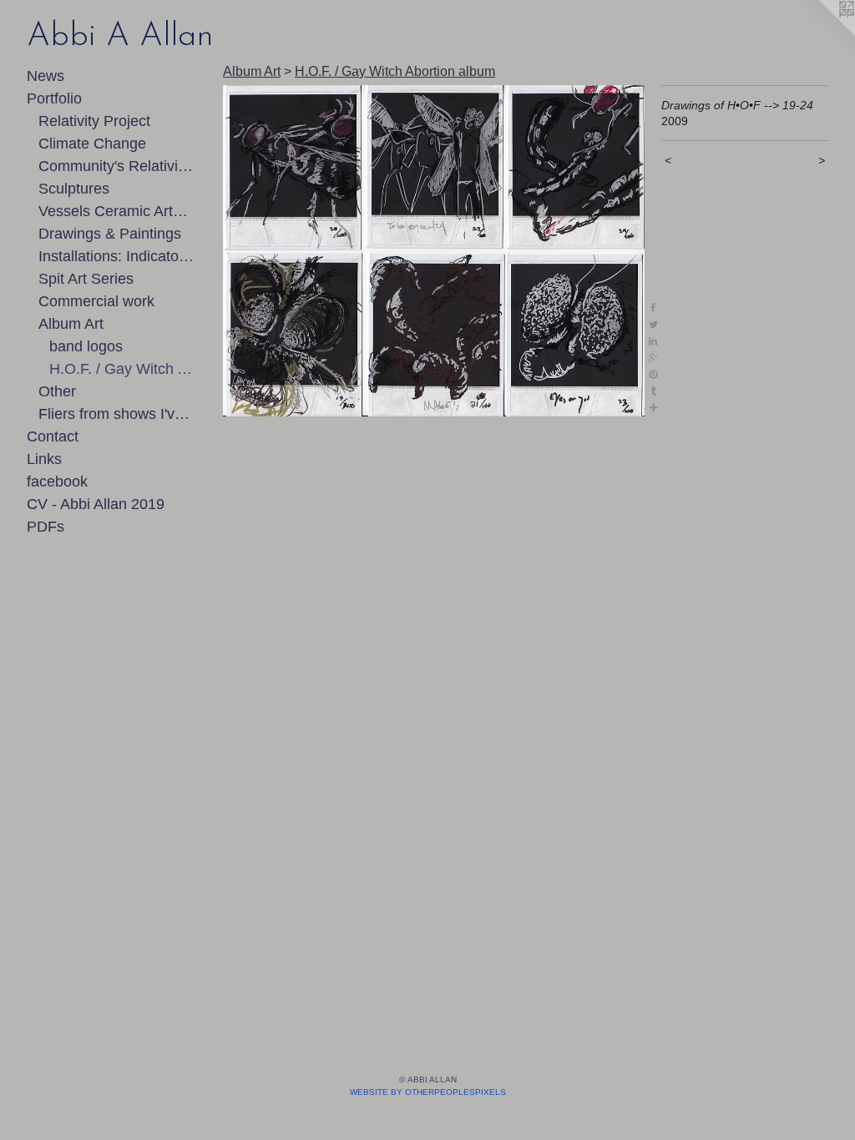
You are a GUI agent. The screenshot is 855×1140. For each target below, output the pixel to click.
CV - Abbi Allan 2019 (95, 504)
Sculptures (73, 188)
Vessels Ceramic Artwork (116, 211)
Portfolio (54, 98)
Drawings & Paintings (109, 233)
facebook (57, 481)
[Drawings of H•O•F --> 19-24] (434, 250)
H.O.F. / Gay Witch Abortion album (121, 369)
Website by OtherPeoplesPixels (428, 1092)
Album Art (71, 323)
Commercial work (96, 301)
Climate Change (92, 143)
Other (57, 391)
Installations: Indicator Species (116, 256)
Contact (52, 436)
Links (44, 459)
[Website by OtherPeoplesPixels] (821, 33)
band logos (86, 346)
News (45, 76)
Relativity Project (94, 121)
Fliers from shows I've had (116, 414)
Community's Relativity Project (116, 166)
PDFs (45, 526)
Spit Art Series (86, 278)
